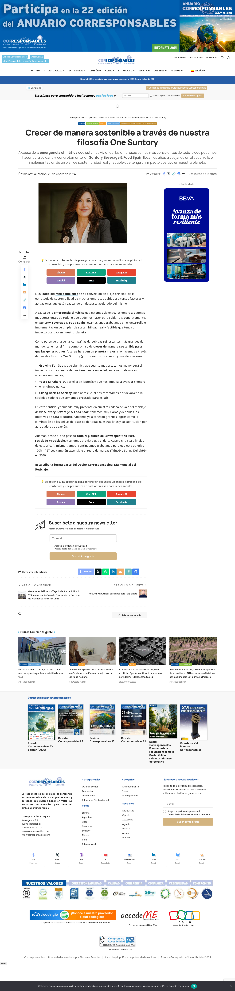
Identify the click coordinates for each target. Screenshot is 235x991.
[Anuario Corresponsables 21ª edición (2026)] (41, 722)
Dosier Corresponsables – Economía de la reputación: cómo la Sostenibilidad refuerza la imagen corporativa (161, 752)
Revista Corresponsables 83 (102, 739)
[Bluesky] (177, 859)
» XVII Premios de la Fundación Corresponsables (25, 61)
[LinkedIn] (153, 859)
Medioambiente (92, 124)
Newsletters (212, 57)
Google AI (121, 272)
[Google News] (129, 859)
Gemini (61, 280)
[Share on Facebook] (164, 173)
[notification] (228, 58)
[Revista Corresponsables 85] (70, 719)
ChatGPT (91, 272)
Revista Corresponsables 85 (70, 739)
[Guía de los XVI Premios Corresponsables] (193, 722)
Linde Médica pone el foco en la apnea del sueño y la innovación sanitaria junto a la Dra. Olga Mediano (91, 673)
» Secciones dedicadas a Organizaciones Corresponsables (176, 88)
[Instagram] (81, 859)
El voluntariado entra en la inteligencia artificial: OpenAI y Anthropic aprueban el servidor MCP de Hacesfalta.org (141, 673)
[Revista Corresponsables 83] (102, 719)
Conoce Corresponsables (15, 56)
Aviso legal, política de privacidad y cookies (130, 957)
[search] (222, 58)
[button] (174, 173)
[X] (57, 859)
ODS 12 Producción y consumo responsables (138, 124)
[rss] (201, 859)
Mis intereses (180, 57)
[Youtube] (105, 859)
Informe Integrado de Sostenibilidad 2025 (186, 957)
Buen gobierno (113, 124)
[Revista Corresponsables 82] (133, 719)
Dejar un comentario (131, 615)
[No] (231, 986)
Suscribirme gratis (83, 556)
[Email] (24, 292)
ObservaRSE (37, 56)
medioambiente (66, 294)
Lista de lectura (196, 57)
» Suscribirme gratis (192, 95)
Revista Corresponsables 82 (133, 739)
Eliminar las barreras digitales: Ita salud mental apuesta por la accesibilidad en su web (40, 673)
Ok (194, 986)
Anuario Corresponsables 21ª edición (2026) (40, 746)
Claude (61, 272)
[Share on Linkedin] (24, 285)
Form (3, 963)
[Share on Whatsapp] (105, 572)
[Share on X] (169, 173)
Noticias (23, 664)
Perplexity (121, 280)
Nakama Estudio (90, 957)
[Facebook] (33, 859)
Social (102, 124)
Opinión (82, 124)
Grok (91, 280)
